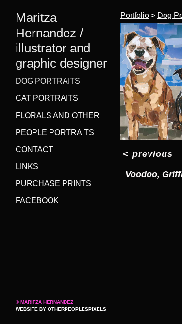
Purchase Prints (53, 183)
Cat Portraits (47, 98)
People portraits (55, 132)
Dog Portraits (48, 81)
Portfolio (134, 15)
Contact (34, 149)
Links (27, 166)
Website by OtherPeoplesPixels (61, 309)
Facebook (37, 200)
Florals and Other (57, 115)
